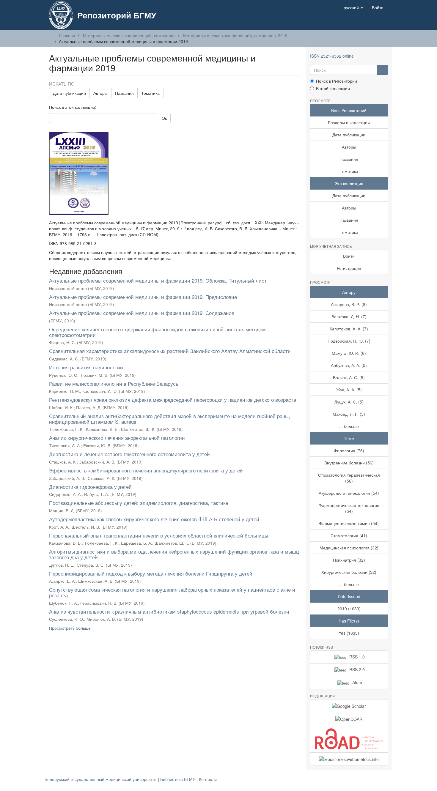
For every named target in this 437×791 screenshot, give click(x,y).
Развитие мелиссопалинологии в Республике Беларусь (113, 383)
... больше (349, 426)
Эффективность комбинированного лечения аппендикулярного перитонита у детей (146, 470)
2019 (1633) (349, 609)
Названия (124, 93)
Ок (164, 118)
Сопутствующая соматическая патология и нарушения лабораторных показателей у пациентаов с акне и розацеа (172, 592)
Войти (349, 256)
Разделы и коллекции (349, 122)
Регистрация (349, 268)
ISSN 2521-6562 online (332, 56)
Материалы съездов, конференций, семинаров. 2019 (235, 35)
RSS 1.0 (357, 657)
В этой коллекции (333, 88)
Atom (357, 682)
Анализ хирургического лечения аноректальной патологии (117, 437)
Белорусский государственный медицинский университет (101, 779)
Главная (67, 35)
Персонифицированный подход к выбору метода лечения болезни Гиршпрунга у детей (150, 573)
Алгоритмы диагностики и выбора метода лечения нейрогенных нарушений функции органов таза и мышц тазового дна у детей (174, 554)
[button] (353, 7)
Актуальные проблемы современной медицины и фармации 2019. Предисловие (143, 296)
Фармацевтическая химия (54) (349, 523)
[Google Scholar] (349, 705)
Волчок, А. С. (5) (349, 377)
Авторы (100, 93)
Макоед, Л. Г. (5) (349, 414)
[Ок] (382, 70)
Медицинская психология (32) (349, 548)
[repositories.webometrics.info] (349, 758)
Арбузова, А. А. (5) (349, 365)
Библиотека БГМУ (178, 779)
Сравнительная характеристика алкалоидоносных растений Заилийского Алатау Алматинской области (170, 350)
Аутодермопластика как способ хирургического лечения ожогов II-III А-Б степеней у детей (154, 519)
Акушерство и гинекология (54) (349, 493)
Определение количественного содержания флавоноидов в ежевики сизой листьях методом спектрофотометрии (157, 331)
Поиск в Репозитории (336, 81)
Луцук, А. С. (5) (349, 402)
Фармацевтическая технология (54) (349, 508)
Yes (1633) (349, 633)
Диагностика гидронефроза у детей (90, 486)
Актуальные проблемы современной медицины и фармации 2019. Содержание (141, 312)
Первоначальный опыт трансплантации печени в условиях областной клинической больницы (158, 535)
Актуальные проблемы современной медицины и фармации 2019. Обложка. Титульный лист (158, 280)
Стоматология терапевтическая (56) (349, 478)
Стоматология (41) (349, 535)
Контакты (208, 779)
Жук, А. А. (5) (349, 390)
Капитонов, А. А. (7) (349, 329)
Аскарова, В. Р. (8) (349, 304)
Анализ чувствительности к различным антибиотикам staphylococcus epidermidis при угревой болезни (169, 611)
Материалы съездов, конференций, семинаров (129, 35)
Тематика (150, 93)
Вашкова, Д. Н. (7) (349, 316)
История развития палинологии (86, 367)
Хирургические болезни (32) (348, 572)
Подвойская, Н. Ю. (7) (349, 341)
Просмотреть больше (70, 628)
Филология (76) (349, 450)
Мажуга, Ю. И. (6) (349, 353)
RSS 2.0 (357, 669)
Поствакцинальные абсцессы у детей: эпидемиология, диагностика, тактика (138, 502)
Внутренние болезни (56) (349, 463)
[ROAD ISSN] (349, 739)
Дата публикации (69, 93)
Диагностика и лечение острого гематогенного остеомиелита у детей (129, 454)
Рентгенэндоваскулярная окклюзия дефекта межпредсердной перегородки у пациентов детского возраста (172, 399)
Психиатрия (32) (349, 560)
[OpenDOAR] (349, 718)
